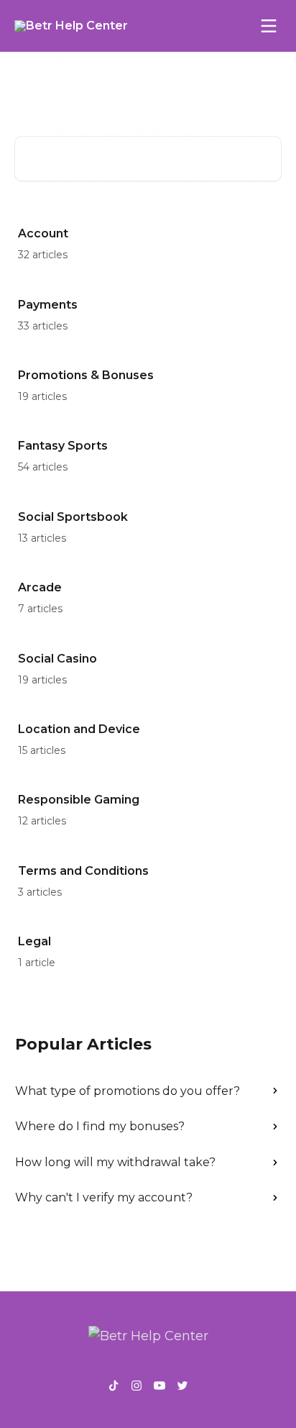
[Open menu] (269, 26)
